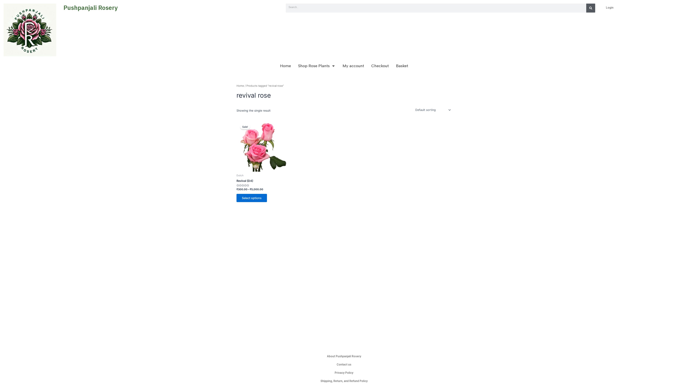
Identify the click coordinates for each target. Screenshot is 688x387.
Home (285, 65)
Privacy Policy (344, 372)
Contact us (344, 364)
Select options (252, 198)
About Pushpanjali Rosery (344, 356)
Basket (402, 65)
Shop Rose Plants (314, 65)
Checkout (380, 65)
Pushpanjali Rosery (90, 7)
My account (353, 65)
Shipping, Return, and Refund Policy (344, 381)
